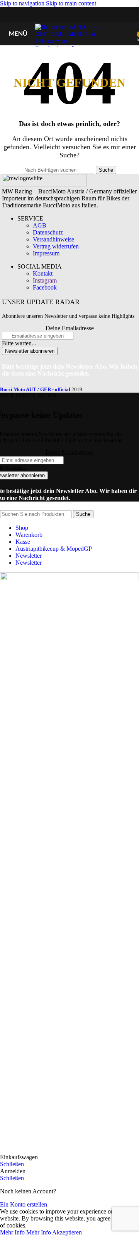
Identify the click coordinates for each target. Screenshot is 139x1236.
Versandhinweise (53, 239)
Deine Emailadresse (70, 328)
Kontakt (43, 273)
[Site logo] (69, 48)
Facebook (45, 287)
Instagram (45, 280)
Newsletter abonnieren (29, 351)
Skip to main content (71, 3)
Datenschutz (48, 232)
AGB (39, 225)
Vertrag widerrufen (56, 246)
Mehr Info (25, 1232)
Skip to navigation (23, 3)
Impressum (46, 253)
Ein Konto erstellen (23, 1204)
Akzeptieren (67, 1232)
